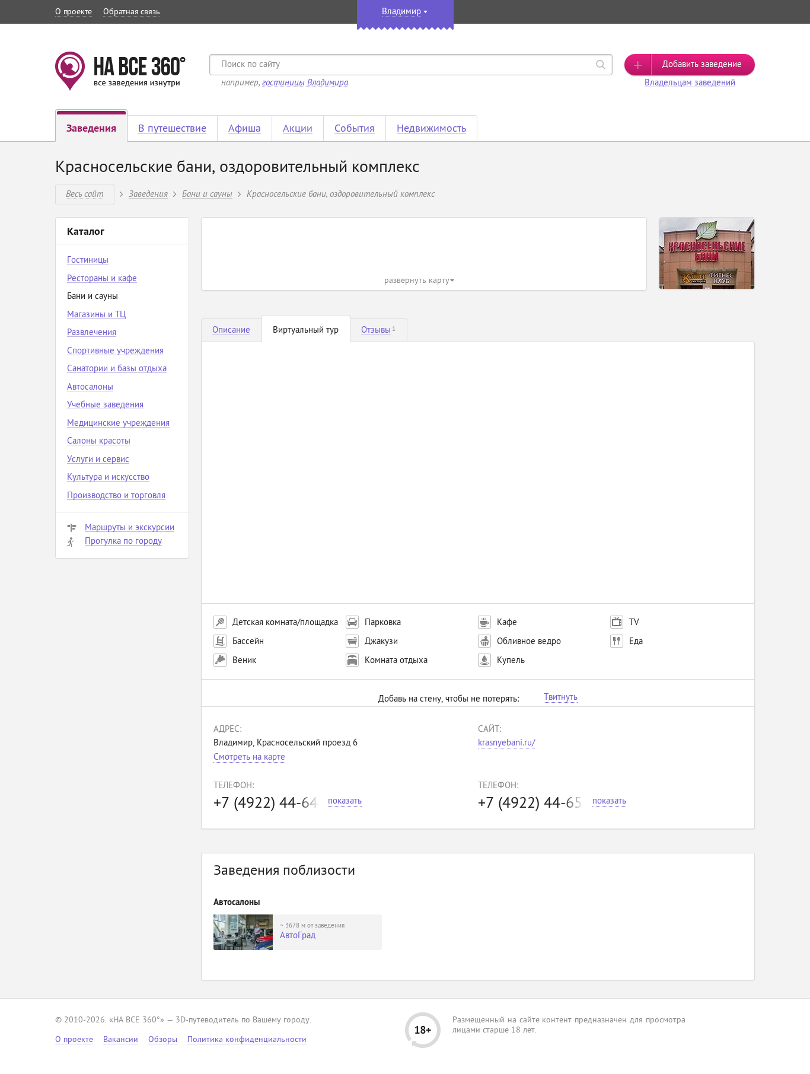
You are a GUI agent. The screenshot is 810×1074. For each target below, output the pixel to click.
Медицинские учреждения (118, 423)
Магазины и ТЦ (96, 315)
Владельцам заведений (690, 83)
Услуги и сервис (98, 460)
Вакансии (120, 1040)
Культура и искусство (108, 477)
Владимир (401, 12)
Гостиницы (88, 260)
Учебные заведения (105, 405)
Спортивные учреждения (115, 351)
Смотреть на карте (249, 757)
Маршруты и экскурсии (129, 528)
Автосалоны (90, 387)
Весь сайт (84, 193)
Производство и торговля (116, 496)
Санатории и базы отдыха (117, 369)
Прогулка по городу (123, 541)
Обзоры (162, 1040)
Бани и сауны (207, 193)
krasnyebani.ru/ (506, 743)
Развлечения (91, 333)
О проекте (73, 12)
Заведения (148, 193)
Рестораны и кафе (102, 279)
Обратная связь (131, 12)
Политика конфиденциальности (247, 1040)
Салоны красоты (98, 441)
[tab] (231, 330)
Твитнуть (561, 698)
